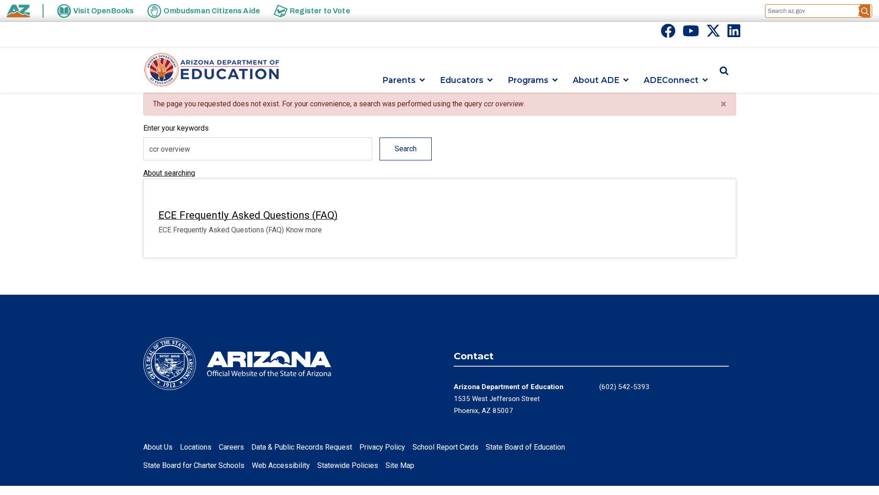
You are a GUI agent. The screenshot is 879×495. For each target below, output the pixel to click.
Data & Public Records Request (301, 447)
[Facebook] (668, 33)
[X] (713, 33)
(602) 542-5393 (624, 387)
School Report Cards (445, 447)
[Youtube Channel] (691, 33)
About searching (169, 173)
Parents (399, 80)
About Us (158, 447)
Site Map (399, 465)
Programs (528, 80)
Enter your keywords (176, 128)
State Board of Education (525, 447)
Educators (461, 80)
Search (406, 148)
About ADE (596, 80)
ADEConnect (671, 80)
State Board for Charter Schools (193, 465)
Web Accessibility (281, 465)
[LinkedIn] (733, 33)
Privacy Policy (382, 447)
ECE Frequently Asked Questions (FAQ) (248, 215)
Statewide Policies (347, 465)
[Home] (212, 70)
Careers (231, 447)
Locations (196, 447)
